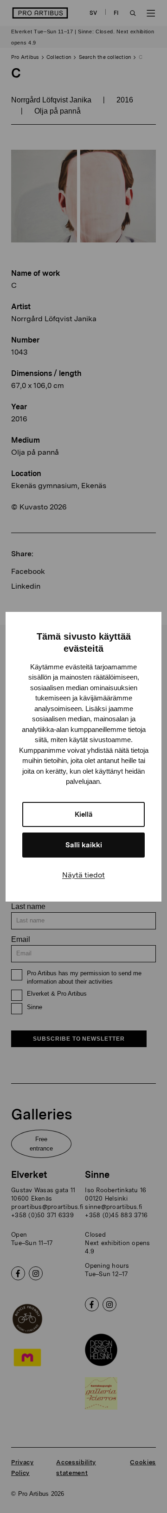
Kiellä (84, 814)
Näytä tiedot (83, 875)
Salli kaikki (83, 845)
